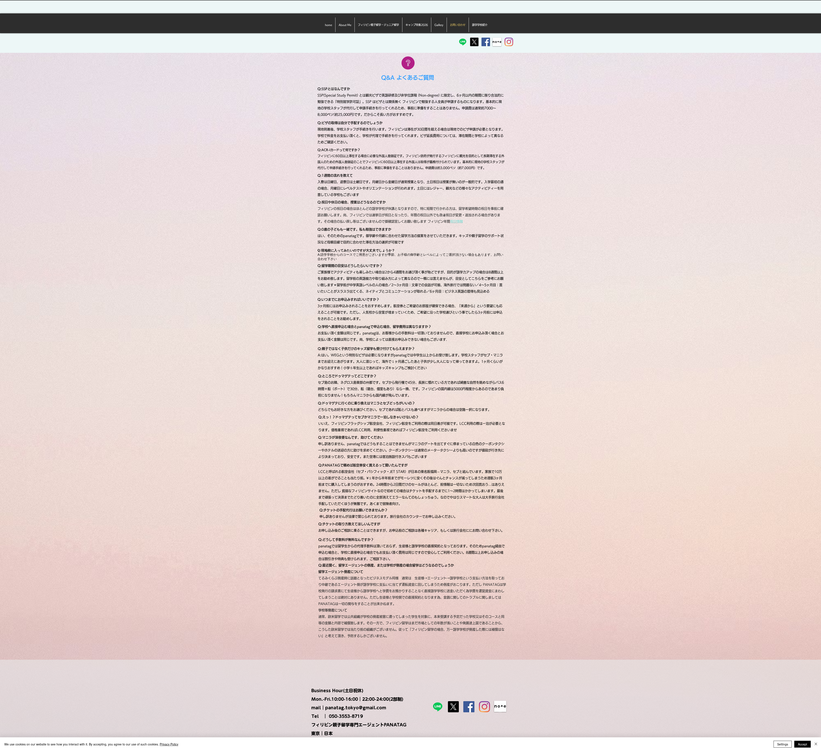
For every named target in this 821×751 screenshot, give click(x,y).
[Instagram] (509, 42)
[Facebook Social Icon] (485, 42)
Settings (782, 744)
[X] (474, 42)
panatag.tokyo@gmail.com (355, 707)
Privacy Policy (169, 744)
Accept (802, 744)
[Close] (815, 744)
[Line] (462, 42)
